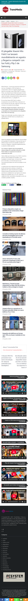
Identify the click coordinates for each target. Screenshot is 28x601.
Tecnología (6, 565)
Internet (23, 71)
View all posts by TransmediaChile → (13, 350)
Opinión (5, 556)
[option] (18, 1)
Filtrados (17, 71)
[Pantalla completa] (24, 393)
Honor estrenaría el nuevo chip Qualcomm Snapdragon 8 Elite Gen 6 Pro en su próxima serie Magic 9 (13, 260)
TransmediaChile (18, 69)
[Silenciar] (22, 393)
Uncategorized (7, 569)
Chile (4, 540)
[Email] (11, 77)
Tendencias (6, 567)
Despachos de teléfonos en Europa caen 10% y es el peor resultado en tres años (14, 335)
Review (5, 560)
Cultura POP (6, 542)
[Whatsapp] (8, 77)
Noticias (3, 72)
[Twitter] (5, 77)
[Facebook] (3, 77)
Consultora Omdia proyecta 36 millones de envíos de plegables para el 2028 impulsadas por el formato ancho (14, 235)
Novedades (10, 72)
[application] (14, 387)
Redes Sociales (7, 558)
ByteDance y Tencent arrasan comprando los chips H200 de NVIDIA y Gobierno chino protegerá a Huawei (14, 285)
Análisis (5, 538)
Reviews (5, 562)
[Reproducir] (3, 393)
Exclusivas (11, 71)
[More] (18, 77)
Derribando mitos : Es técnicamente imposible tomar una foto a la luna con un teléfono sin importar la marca (21, 361)
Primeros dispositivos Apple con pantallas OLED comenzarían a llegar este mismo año (13, 210)
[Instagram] (14, 77)
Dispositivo (4, 71)
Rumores (5, 564)
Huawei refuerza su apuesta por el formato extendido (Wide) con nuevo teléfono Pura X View (13, 310)
